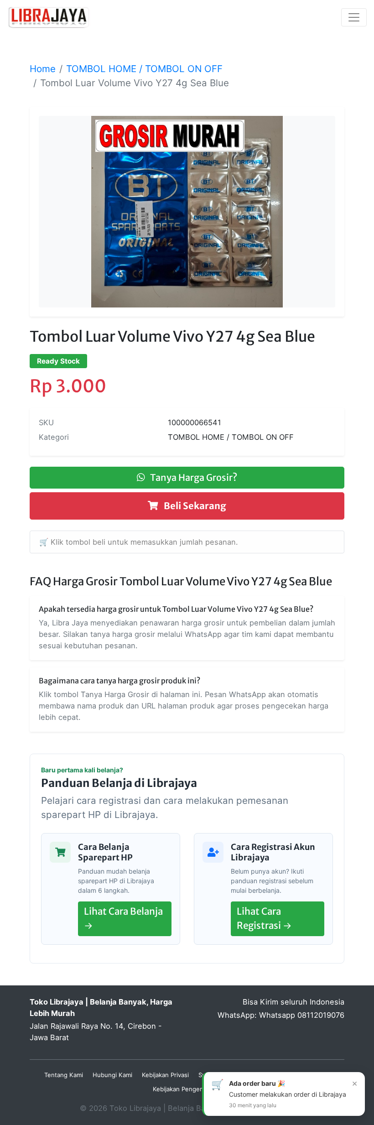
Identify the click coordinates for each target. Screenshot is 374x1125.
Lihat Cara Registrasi (264, 919)
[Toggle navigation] (354, 17)
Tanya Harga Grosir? (192, 477)
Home (43, 68)
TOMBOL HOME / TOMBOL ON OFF (144, 68)
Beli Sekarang (194, 505)
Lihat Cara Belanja (123, 919)
